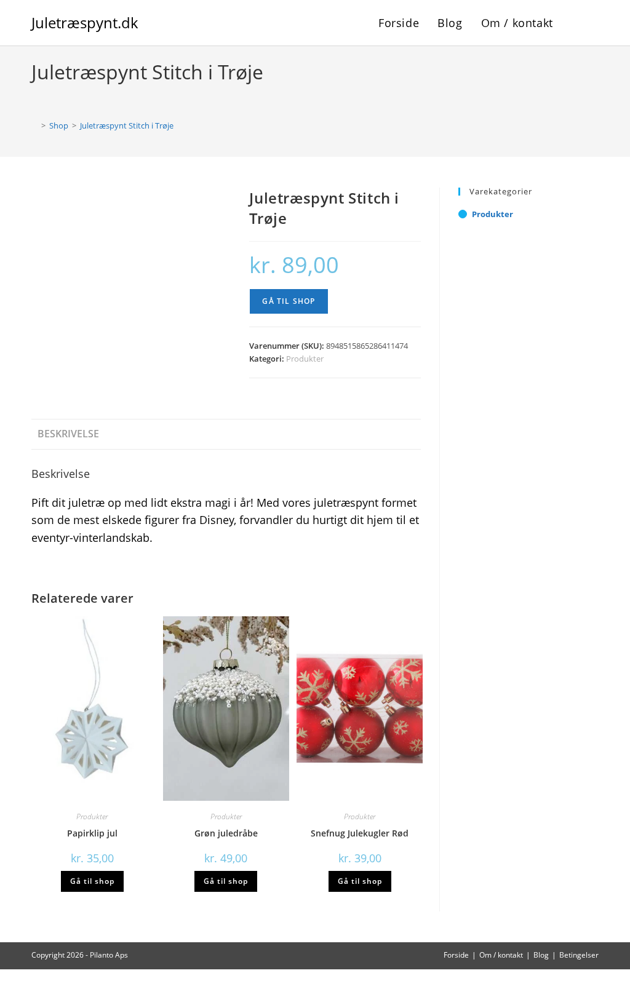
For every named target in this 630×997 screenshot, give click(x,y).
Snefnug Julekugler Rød (360, 833)
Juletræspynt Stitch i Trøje (126, 125)
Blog (541, 955)
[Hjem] (34, 125)
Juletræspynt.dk (84, 22)
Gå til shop (288, 301)
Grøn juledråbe (226, 833)
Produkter (305, 358)
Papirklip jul (92, 833)
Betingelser (579, 955)
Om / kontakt (501, 955)
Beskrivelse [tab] (68, 433)
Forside (456, 955)
